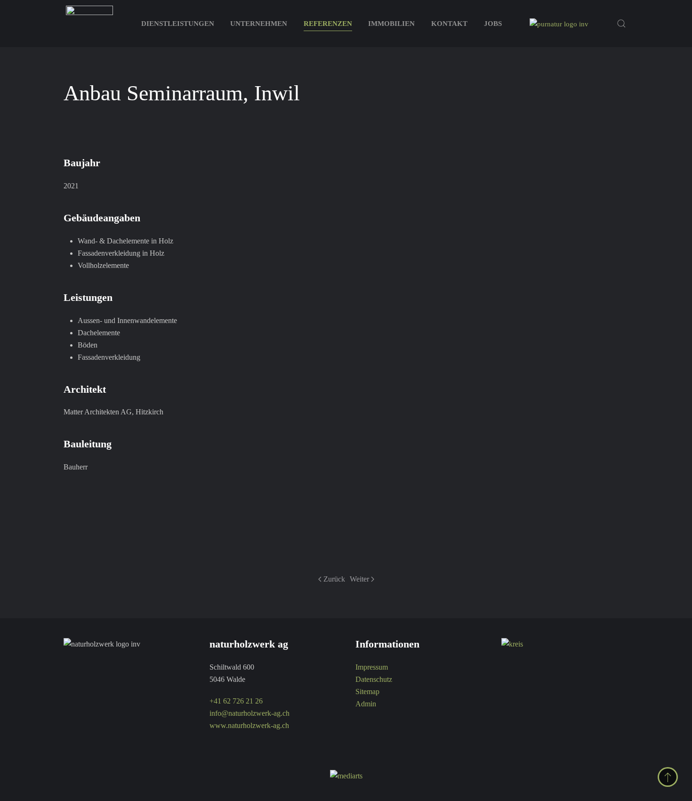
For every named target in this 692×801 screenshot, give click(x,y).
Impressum (371, 667)
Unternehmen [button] (258, 23)
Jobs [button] (493, 23)
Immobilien (391, 23)
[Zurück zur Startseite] (89, 23)
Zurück (334, 579)
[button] (621, 23)
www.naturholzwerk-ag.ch (249, 725)
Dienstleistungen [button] (177, 23)
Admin (365, 704)
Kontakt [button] (449, 23)
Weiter (359, 579)
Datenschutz (373, 679)
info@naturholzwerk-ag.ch (249, 713)
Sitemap (367, 692)
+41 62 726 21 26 (236, 701)
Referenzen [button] (328, 23)
